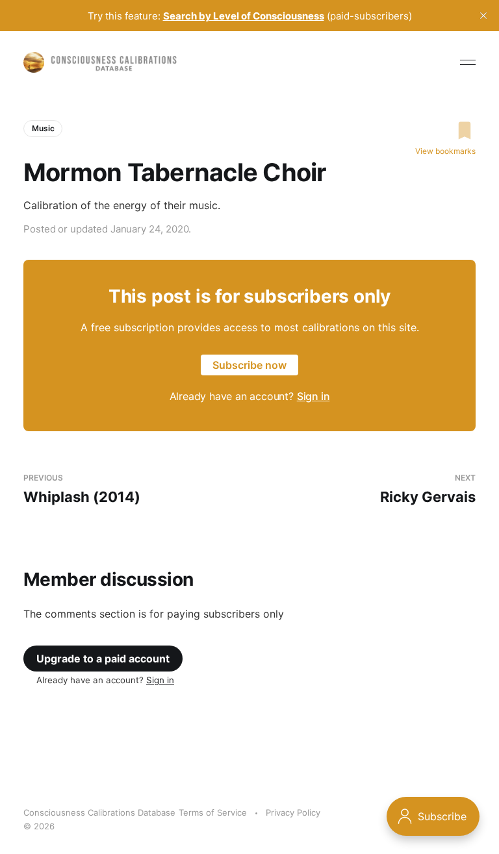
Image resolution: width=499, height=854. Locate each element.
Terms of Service (213, 812)
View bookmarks (445, 151)
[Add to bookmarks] (445, 130)
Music (43, 128)
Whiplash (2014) (81, 489)
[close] (483, 15)
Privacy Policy (293, 812)
